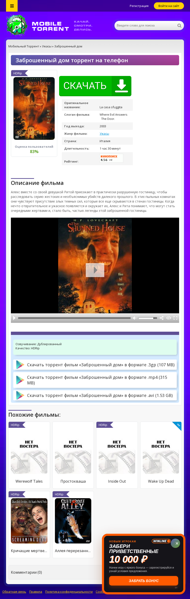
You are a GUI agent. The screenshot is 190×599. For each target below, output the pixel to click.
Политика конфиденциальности (69, 591)
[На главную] (52, 25)
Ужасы (104, 133)
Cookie (100, 591)
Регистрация (139, 6)
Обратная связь (14, 591)
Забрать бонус (144, 581)
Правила (35, 591)
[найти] (179, 25)
